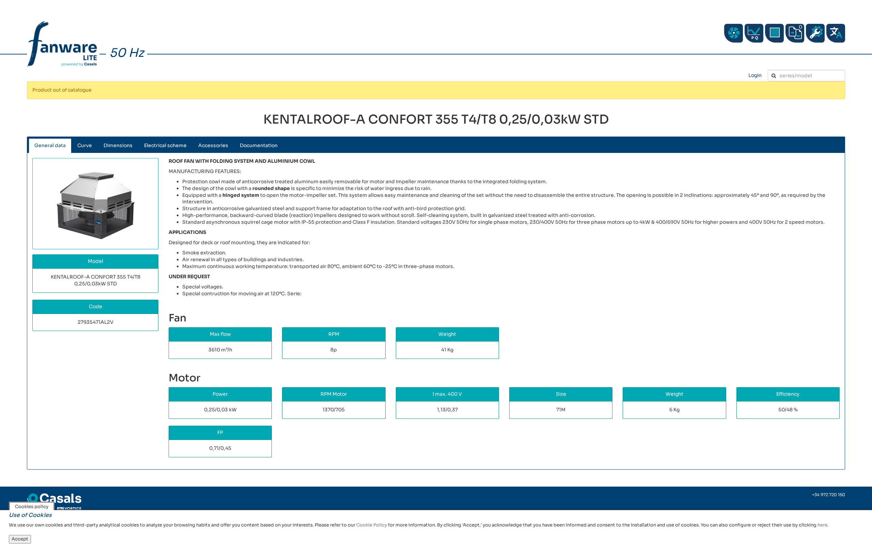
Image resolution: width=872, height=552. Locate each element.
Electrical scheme (165, 145)
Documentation (259, 145)
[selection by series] (733, 33)
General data (50, 145)
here (822, 525)
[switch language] (835, 33)
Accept (20, 539)
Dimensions (118, 145)
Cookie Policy (371, 525)
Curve (84, 145)
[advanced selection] (754, 33)
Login (755, 75)
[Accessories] (774, 33)
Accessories (213, 145)
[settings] (815, 33)
